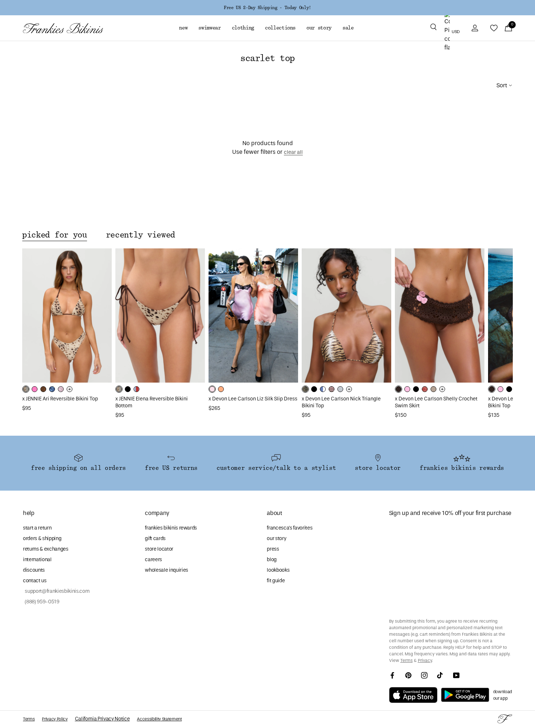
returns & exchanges (45, 549)
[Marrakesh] (26, 389)
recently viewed (140, 235)
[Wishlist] (494, 28)
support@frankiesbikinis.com (56, 591)
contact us (35, 581)
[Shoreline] (323, 389)
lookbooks (278, 570)
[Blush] (407, 389)
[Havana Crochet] (425, 389)
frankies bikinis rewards (171, 528)
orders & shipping (42, 538)
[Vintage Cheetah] (43, 389)
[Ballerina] (212, 389)
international (37, 559)
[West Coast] (136, 389)
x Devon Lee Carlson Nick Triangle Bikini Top (341, 402)
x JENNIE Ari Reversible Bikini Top (60, 399)
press (273, 549)
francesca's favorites (289, 528)
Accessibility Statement (159, 719)
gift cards (155, 538)
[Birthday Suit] (433, 389)
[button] (433, 28)
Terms (406, 660)
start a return (37, 528)
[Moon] (340, 389)
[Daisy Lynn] (398, 389)
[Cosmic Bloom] (52, 389)
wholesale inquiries (166, 570)
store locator (159, 549)
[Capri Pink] (34, 389)
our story (276, 538)
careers (153, 559)
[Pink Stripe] (61, 389)
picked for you (54, 235)
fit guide (276, 581)
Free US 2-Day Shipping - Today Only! (267, 7)
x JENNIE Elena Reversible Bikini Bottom (151, 402)
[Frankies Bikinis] (63, 28)
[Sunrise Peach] (221, 389)
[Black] (128, 389)
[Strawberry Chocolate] (331, 389)
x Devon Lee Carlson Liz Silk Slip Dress (253, 399)
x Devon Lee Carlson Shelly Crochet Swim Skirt (436, 402)
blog (272, 559)
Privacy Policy (54, 719)
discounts (34, 570)
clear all (293, 152)
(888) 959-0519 (41, 602)
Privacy (425, 660)
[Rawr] (305, 389)
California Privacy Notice (102, 719)
